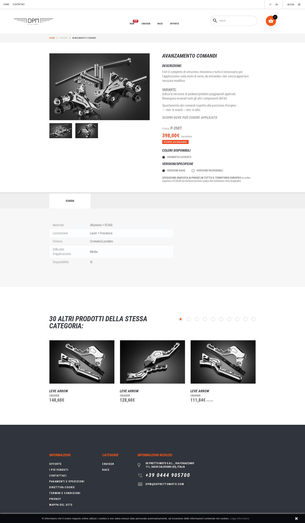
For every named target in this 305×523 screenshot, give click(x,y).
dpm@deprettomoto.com (165, 484)
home (6, 4)
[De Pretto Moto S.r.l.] (38, 21)
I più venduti (58, 469)
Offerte (55, 464)
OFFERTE (174, 23)
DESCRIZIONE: (172, 66)
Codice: (166, 128)
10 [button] (254, 319)
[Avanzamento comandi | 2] (86, 130)
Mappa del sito (60, 504)
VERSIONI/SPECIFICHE (178, 164)
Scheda (70, 200)
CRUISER (146, 23)
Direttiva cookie (62, 487)
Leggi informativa (239, 518)
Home (52, 38)
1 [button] (180, 319)
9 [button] (245, 319)
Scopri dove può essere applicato (189, 117)
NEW (132, 23)
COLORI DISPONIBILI (176, 150)
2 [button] (189, 319)
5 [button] (213, 319)
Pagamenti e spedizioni (66, 481)
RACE (160, 23)
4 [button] (205, 319)
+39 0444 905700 (168, 475)
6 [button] (221, 319)
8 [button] (237, 319)
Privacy (55, 499)
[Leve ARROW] (82, 362)
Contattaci (19, 4)
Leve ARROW (58, 391)
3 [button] (197, 319)
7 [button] (229, 319)
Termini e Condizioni (64, 493)
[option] (79, 378)
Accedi (290, 4)
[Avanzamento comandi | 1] (60, 130)
